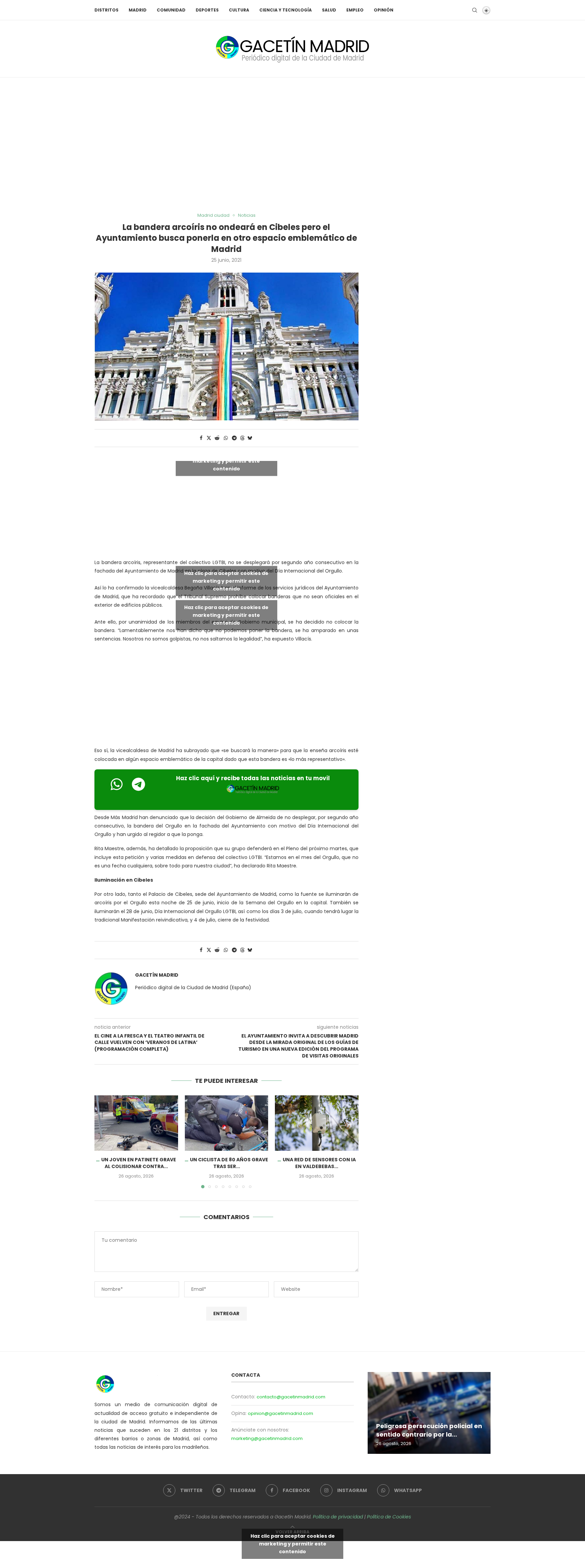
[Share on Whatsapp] (226, 438)
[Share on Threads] (242, 438)
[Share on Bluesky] (249, 438)
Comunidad (171, 10)
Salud (329, 10)
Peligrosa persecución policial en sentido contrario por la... (429, 1430)
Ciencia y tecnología (285, 10)
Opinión (383, 10)
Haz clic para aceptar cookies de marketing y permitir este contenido (226, 460)
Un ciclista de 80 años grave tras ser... (229, 1163)
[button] (103, 1141)
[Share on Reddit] (217, 438)
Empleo (355, 10)
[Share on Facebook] (201, 438)
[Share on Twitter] (209, 438)
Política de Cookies (389, 1516)
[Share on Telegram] (234, 438)
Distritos (106, 10)
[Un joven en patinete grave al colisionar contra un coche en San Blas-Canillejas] (136, 1123)
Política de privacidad (338, 1516)
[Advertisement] (292, 145)
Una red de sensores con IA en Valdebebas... (319, 1163)
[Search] (474, 10)
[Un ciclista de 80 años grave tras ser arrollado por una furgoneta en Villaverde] (226, 1123)
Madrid (138, 10)
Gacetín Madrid (156, 975)
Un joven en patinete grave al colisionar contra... (138, 1163)
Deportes (207, 10)
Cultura (239, 10)
